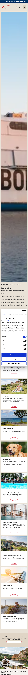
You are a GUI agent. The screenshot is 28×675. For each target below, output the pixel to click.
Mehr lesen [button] (14, 374)
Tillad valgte (14, 359)
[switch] (25, 341)
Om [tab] (26, 314)
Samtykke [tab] (3, 314)
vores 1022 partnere (9, 320)
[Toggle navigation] (24, 7)
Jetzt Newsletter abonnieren (14, 641)
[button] (14, 386)
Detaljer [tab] (10, 314)
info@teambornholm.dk (20, 1)
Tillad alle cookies (14, 354)
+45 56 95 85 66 (9, 1)
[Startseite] (6, 7)
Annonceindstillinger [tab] (18, 314)
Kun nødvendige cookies (14, 363)
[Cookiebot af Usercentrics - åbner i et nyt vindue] (21, 310)
